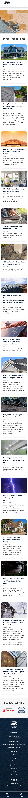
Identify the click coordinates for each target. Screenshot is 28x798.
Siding (14, 758)
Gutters (14, 761)
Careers (14, 772)
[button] (24, 4)
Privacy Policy (14, 783)
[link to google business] (17, 780)
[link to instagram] (14, 780)
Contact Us (14, 775)
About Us (14, 768)
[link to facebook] (11, 780)
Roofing (14, 755)
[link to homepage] (7, 3)
